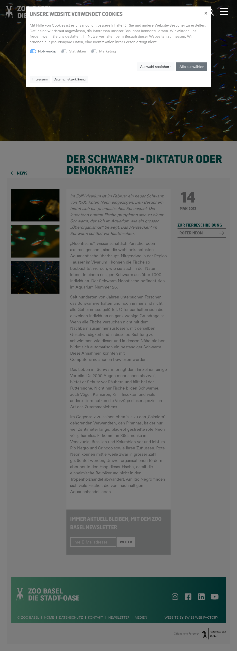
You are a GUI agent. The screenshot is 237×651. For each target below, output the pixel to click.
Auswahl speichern (156, 66)
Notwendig (47, 51)
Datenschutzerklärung (70, 79)
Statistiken (77, 51)
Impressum (40, 79)
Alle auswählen (191, 66)
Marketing (107, 51)
